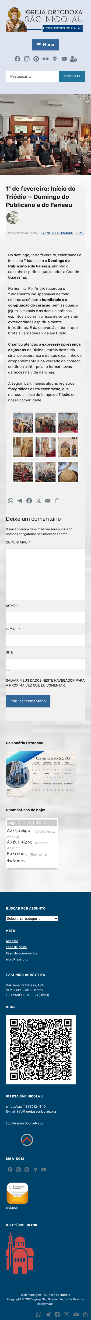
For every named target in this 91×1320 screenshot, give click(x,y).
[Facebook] (17, 59)
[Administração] (73, 59)
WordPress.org (17, 959)
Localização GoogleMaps (24, 1123)
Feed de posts (16, 947)
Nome (12, 606)
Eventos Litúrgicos (57, 233)
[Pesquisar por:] (32, 76)
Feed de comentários (21, 953)
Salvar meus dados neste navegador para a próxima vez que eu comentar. (45, 682)
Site (9, 652)
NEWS (79, 233)
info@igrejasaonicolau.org (36, 1111)
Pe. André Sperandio (56, 1295)
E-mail (13, 629)
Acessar (12, 941)
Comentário (18, 542)
